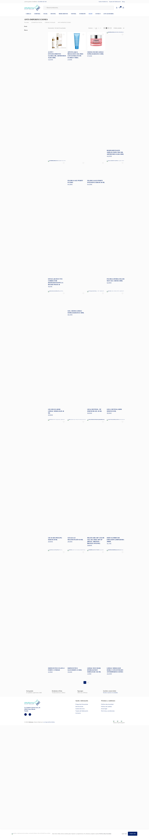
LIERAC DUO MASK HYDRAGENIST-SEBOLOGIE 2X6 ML (94, 670)
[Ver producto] (63, 34)
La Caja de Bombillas (49, 722)
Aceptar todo (133, 833)
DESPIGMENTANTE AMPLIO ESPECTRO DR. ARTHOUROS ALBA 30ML (115, 152)
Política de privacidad (107, 704)
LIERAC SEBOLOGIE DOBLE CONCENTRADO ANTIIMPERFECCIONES (115, 670)
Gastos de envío (80, 708)
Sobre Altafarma (103, 1)
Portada (26, 22)
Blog (123, 1)
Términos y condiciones (107, 711)
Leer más (124, 833)
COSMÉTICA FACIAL (36, 22)
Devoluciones (79, 706)
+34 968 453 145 (42, 1)
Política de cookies (106, 706)
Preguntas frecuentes (81, 704)
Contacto (78, 713)
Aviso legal (104, 708)
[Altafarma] (32, 7)
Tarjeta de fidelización (115, 1)
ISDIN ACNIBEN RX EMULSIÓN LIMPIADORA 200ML (115, 539)
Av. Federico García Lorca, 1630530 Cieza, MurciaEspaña (32, 709)
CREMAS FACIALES (50, 22)
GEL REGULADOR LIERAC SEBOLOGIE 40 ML (56, 411)
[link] (94, 28)
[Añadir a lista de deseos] (63, 37)
